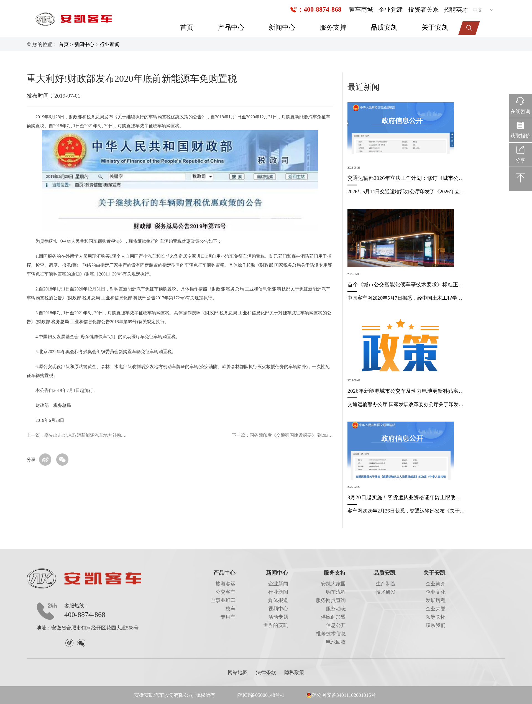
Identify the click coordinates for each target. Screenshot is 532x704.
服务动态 (336, 608)
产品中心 (231, 27)
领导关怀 (436, 617)
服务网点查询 (331, 600)
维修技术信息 (331, 633)
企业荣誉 (436, 608)
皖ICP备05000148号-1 (260, 695)
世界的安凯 (275, 625)
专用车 (228, 617)
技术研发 (386, 592)
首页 (186, 27)
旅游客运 (226, 583)
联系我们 (436, 625)
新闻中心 (282, 27)
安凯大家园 (333, 583)
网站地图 (238, 672)
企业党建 (390, 9)
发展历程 (436, 600)
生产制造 (386, 583)
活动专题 (278, 617)
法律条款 (266, 672)
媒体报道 (278, 600)
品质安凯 (384, 27)
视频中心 (278, 608)
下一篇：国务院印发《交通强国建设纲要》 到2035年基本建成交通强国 (282, 435)
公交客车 (226, 592)
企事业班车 (223, 600)
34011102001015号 (356, 695)
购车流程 (336, 592)
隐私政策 (294, 672)
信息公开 (336, 625)
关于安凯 (435, 27)
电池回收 (336, 642)
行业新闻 (110, 44)
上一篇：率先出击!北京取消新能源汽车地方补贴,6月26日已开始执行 (77, 435)
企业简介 (436, 583)
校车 (231, 608)
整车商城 (361, 9)
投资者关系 (423, 9)
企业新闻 (278, 583)
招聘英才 (456, 9)
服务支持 (333, 27)
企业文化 (436, 592)
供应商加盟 (333, 617)
